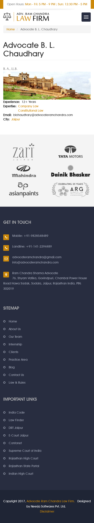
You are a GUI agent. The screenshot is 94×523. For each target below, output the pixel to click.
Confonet (15, 443)
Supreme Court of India (25, 450)
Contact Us (16, 375)
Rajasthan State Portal (24, 466)
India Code (17, 412)
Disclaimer (47, 511)
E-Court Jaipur (18, 435)
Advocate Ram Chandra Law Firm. (51, 501)
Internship (15, 344)
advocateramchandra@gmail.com (36, 257)
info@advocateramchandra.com (35, 262)
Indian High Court (21, 473)
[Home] (26, 16)
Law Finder (16, 420)
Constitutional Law (30, 110)
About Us (15, 329)
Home (11, 29)
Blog (12, 367)
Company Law (28, 106)
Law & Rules (17, 382)
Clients (13, 352)
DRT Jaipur (16, 427)
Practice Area (18, 359)
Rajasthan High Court (23, 458)
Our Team (15, 336)
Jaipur (15, 119)
